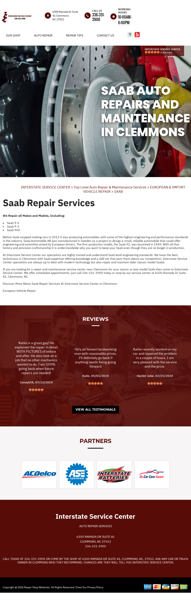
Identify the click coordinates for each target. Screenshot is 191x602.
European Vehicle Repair (19, 291)
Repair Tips (74, 35)
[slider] (152, 52)
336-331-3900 (98, 17)
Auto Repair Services (95, 526)
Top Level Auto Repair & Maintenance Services (110, 187)
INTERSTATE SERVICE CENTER (45, 187)
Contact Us (105, 35)
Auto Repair (43, 35)
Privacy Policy (95, 587)
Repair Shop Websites (37, 587)
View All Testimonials (95, 409)
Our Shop (13, 35)
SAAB (118, 191)
